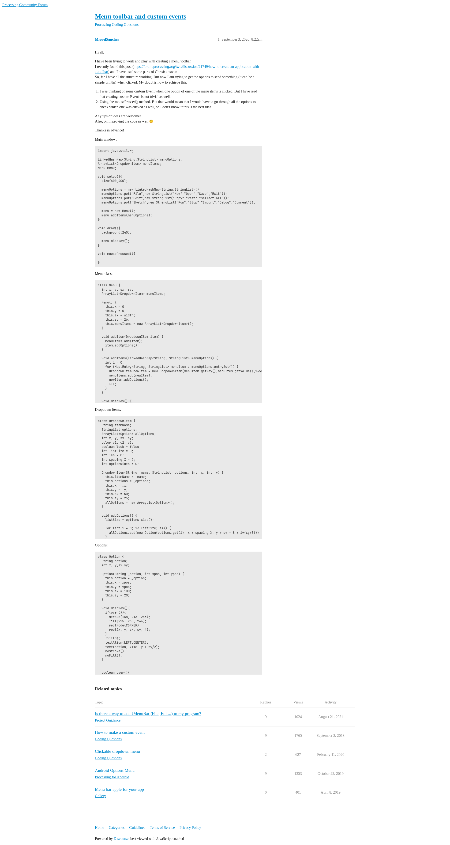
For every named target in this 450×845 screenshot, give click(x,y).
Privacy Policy (190, 828)
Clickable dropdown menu (117, 751)
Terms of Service (162, 828)
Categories (116, 828)
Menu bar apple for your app (119, 789)
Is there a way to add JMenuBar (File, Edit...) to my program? (148, 713)
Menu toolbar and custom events (140, 16)
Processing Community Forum (25, 5)
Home (99, 828)
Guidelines (137, 828)
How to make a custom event (120, 732)
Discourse (121, 839)
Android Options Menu (115, 770)
